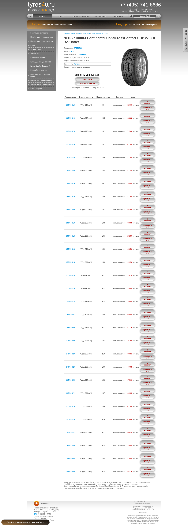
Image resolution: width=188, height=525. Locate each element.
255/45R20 (70, 210)
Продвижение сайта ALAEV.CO (143, 509)
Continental (86, 33)
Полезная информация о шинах (40, 75)
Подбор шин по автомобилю (41, 41)
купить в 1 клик (87, 83)
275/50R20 (78, 48)
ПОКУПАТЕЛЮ (99, 16)
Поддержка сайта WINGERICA (143, 508)
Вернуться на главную (39, 33)
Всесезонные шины (38, 58)
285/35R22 (70, 380)
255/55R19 (70, 275)
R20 (72, 51)
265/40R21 (70, 315)
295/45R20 (70, 446)
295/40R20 (70, 406)
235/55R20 (70, 131)
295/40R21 (70, 432)
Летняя (77, 64)
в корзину (87, 79)
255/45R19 (70, 197)
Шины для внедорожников (40, 62)
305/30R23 (70, 459)
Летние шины (35, 49)
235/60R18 (70, 144)
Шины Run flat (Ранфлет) (40, 66)
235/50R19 (70, 105)
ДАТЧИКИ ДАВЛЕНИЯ (80, 16)
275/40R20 (70, 341)
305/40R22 (70, 472)
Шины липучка (36, 89)
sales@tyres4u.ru (46, 516)
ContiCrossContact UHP (99, 33)
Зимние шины (35, 54)
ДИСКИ (61, 16)
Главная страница (70, 33)
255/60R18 (70, 288)
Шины (32, 45)
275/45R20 (70, 354)
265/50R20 (70, 328)
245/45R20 (70, 157)
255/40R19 (70, 184)
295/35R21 (70, 393)
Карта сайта (143, 512)
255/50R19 (70, 223)
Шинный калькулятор (38, 70)
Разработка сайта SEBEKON (143, 506)
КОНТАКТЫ (118, 16)
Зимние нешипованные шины (42, 84)
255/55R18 (70, 236)
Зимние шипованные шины (41, 80)
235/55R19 (70, 118)
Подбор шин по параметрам (41, 37)
